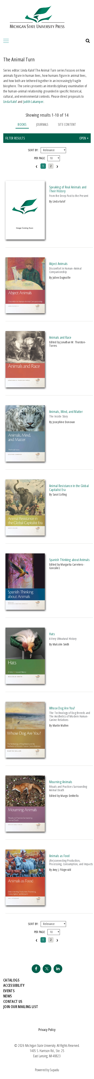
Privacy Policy (47, 1029)
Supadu (54, 1069)
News (7, 996)
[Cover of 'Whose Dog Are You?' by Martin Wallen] (25, 756)
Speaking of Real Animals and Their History (67, 189)
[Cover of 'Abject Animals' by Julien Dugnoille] (25, 312)
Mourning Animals (60, 781)
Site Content (67, 124)
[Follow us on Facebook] (36, 968)
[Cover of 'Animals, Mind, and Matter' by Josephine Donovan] (25, 460)
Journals (42, 124)
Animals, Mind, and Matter (66, 411)
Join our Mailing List (20, 1006)
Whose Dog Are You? (62, 708)
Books (22, 124)
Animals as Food (59, 855)
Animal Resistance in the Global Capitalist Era (69, 487)
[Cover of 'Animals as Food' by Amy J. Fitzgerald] (25, 904)
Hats (52, 634)
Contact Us (13, 1001)
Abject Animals (58, 263)
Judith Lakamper (33, 101)
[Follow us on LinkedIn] (58, 968)
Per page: (39, 158)
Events (9, 990)
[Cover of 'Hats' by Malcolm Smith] (25, 682)
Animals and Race (60, 337)
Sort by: (33, 150)
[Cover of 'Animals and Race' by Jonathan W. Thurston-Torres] (25, 386)
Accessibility (14, 985)
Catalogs (11, 980)
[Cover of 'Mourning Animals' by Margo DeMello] (25, 830)
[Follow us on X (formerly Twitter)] (47, 968)
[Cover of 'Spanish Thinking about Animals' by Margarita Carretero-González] (25, 608)
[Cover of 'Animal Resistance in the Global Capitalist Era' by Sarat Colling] (25, 534)
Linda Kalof (10, 101)
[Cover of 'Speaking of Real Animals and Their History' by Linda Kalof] (25, 238)
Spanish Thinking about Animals (69, 559)
